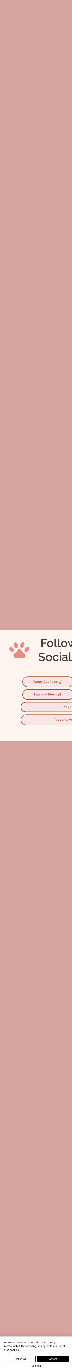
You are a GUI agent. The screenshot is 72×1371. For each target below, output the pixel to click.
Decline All (20, 1359)
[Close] (66, 1341)
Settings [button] (36, 1365)
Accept (53, 1359)
